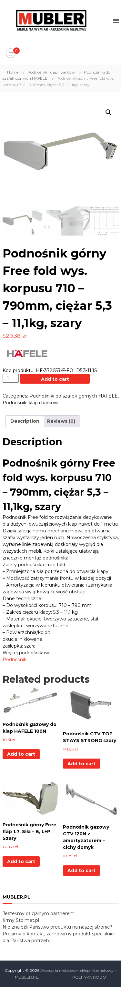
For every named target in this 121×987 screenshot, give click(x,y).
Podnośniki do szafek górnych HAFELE (73, 396)
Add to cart (55, 379)
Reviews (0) (61, 421)
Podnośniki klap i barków (51, 72)
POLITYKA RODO (89, 977)
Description (24, 421)
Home (12, 72)
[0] (11, 53)
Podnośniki (15, 659)
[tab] (24, 421)
